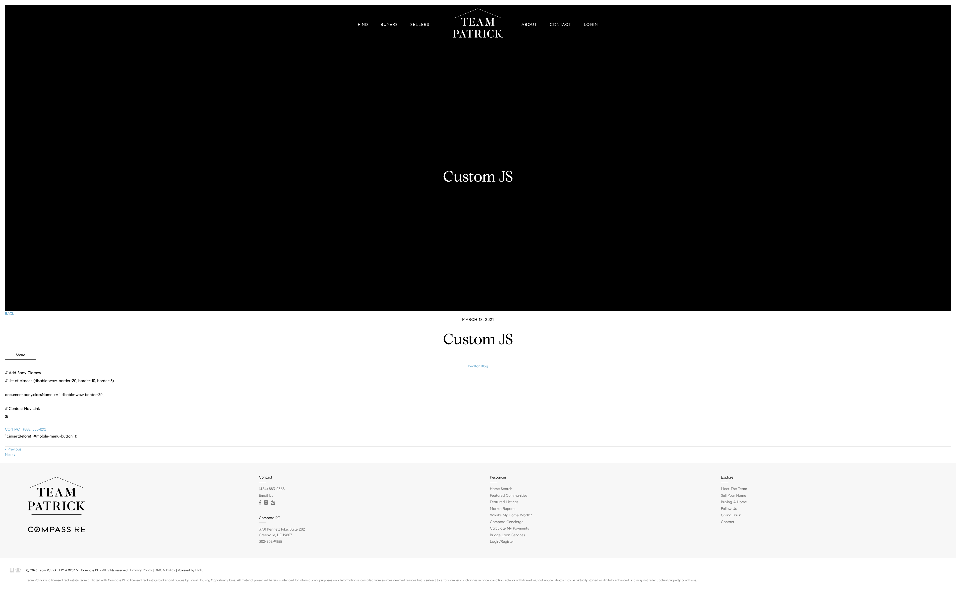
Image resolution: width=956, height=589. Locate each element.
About (530, 24)
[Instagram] (266, 502)
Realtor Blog (478, 366)
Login (591, 24)
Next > (10, 455)
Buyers (389, 24)
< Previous (13, 449)
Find (363, 24)
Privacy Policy (141, 570)
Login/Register (502, 542)
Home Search (501, 489)
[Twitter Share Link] (20, 369)
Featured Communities (508, 495)
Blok (198, 570)
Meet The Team (734, 489)
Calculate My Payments (509, 528)
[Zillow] (273, 502)
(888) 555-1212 (34, 429)
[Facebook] (260, 502)
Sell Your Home (733, 495)
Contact (560, 24)
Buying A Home (734, 502)
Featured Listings (504, 502)
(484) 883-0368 (272, 489)
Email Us (266, 495)
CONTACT (13, 429)
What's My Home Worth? (511, 515)
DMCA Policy (165, 570)
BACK (9, 314)
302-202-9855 (270, 542)
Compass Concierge (507, 522)
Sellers (419, 24)
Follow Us (729, 509)
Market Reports (503, 509)
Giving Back (731, 515)
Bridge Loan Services (507, 535)
